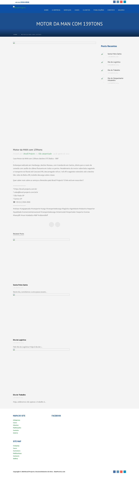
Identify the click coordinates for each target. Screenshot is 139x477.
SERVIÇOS (67, 10)
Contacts (16, 456)
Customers (16, 451)
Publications (17, 453)
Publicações (17, 428)
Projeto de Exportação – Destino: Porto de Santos (51, 224)
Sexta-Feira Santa (20, 285)
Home (15, 34)
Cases (15, 423)
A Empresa (16, 420)
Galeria (15, 433)
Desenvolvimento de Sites (44, 472)
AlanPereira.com (59, 472)
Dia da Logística (19, 340)
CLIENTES (86, 10)
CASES (77, 10)
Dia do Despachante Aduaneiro (115, 79)
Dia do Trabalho (19, 395)
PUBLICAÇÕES (99, 10)
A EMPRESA (56, 10)
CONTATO (111, 10)
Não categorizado (45, 153)
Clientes (16, 425)
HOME (46, 10)
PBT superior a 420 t (57, 224)
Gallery (15, 458)
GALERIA (121, 10)
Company (16, 446)
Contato (16, 430)
